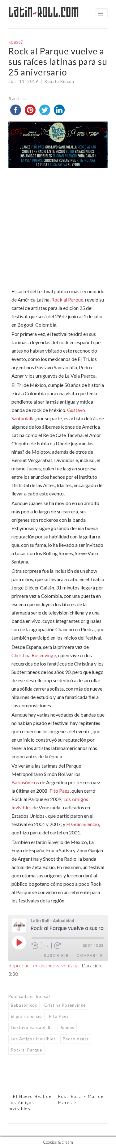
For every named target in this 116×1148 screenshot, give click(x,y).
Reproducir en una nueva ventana (43, 965)
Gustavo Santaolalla (32, 1027)
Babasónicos (25, 782)
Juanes (67, 1027)
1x (46, 945)
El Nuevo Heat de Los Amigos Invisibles (30, 1102)
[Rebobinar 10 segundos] (35, 945)
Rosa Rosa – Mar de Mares (81, 1099)
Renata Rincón (59, 81)
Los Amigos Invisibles (33, 1038)
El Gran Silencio (82, 824)
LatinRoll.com (43, 12)
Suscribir (56, 955)
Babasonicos (24, 1005)
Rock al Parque (67, 299)
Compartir (89, 955)
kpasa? (15, 42)
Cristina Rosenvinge (65, 1005)
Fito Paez (59, 791)
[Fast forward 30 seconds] (58, 945)
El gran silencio (26, 1016)
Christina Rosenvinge (33, 655)
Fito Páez (59, 1016)
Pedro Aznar (76, 1038)
